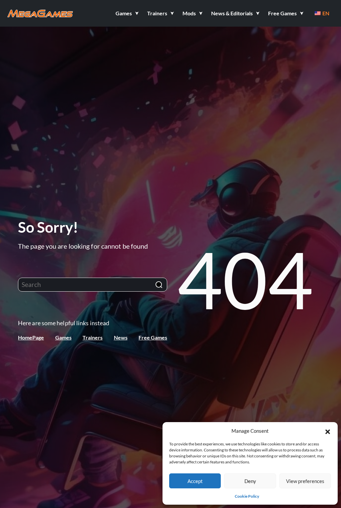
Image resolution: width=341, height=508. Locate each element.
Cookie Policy (247, 496)
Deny (250, 481)
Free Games (153, 337)
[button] (327, 430)
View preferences (305, 481)
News (121, 337)
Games (63, 337)
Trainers (93, 337)
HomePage (31, 337)
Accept (195, 481)
